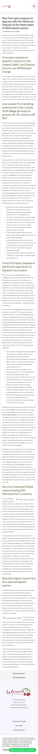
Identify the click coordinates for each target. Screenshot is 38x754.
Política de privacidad (19, 721)
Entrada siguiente (19, 677)
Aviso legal (19, 725)
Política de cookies (19, 730)
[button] (22, 750)
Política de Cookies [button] (8, 750)
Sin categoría (7, 31)
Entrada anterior (19, 673)
